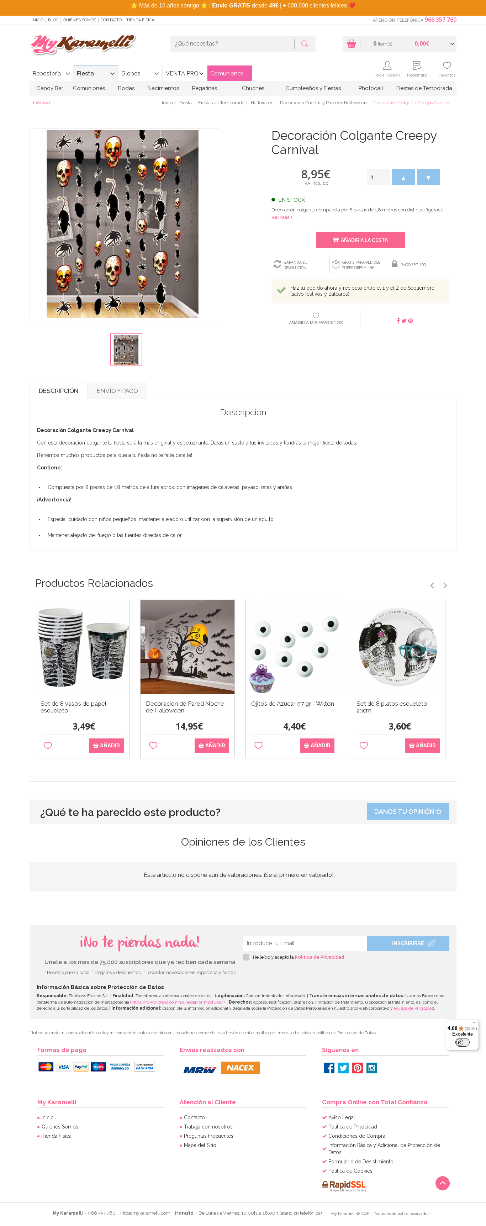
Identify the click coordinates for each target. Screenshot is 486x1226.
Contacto (111, 20)
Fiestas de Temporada (424, 88)
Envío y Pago (117, 390)
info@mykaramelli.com (145, 1213)
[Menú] (474, 1024)
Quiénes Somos (79, 20)
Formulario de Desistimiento (360, 1161)
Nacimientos (163, 88)
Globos (131, 73)
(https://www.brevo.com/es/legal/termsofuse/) (177, 1002)
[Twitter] (343, 1068)
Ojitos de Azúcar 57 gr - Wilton (292, 703)
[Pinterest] (357, 1068)
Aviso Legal (341, 1117)
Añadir (109, 745)
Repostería (46, 73)
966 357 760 (440, 19)
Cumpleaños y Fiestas (313, 88)
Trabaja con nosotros (208, 1127)
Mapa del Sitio (200, 1145)
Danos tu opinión (405, 811)
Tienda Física (140, 20)
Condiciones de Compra (356, 1136)
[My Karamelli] (83, 45)
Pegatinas (204, 88)
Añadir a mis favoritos (316, 322)
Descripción (58, 390)
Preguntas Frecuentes (208, 1136)
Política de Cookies (350, 1171)
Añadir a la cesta (364, 240)
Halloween (262, 102)
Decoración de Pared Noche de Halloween (185, 707)
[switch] (462, 1042)
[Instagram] (371, 1068)
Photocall (371, 88)
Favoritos (447, 75)
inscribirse (408, 943)
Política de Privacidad (319, 957)
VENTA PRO (182, 73)
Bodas (126, 88)
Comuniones (226, 73)
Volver (43, 102)
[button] (403, 177)
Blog (53, 20)
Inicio (37, 20)
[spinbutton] (378, 177)
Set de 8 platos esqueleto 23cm (391, 707)
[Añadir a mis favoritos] (48, 745)
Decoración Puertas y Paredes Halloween (323, 102)
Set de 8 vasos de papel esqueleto (73, 707)
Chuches (253, 88)
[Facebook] (329, 1068)
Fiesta (85, 73)
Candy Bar (50, 88)
